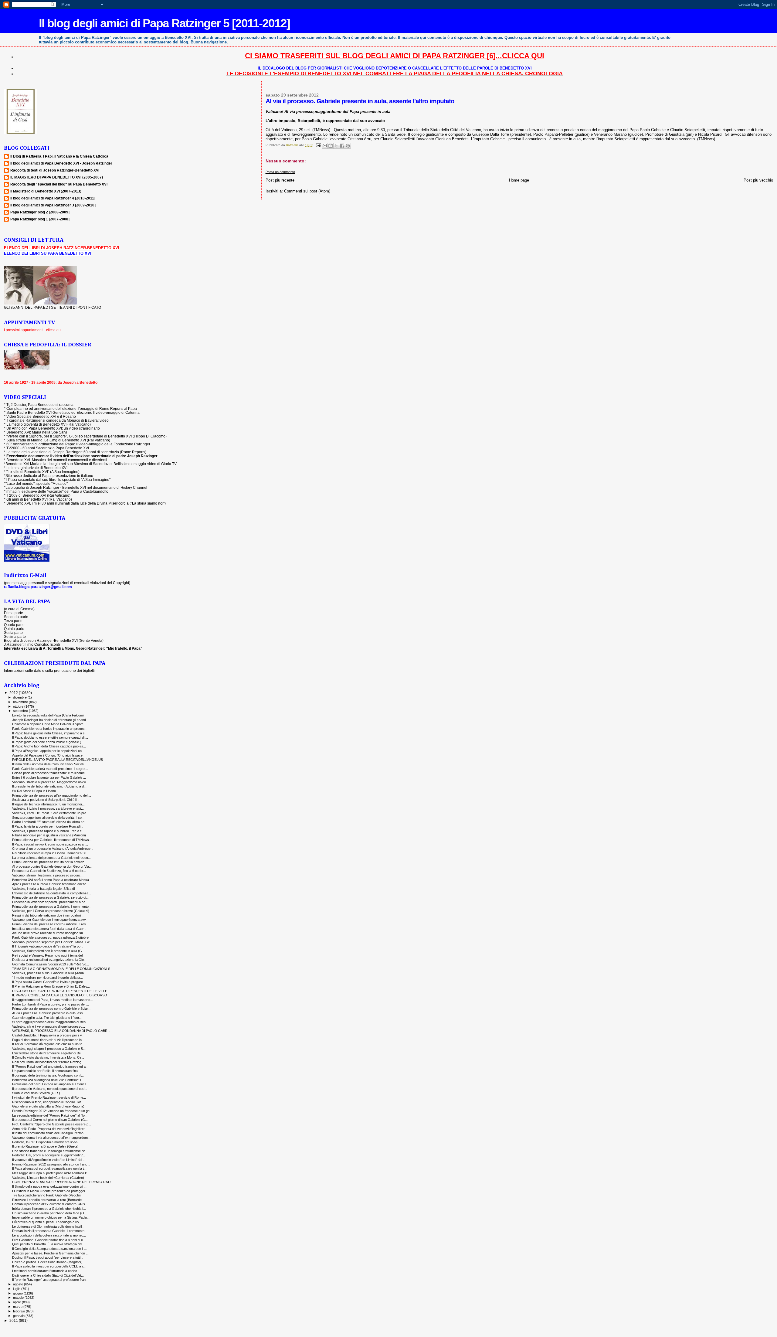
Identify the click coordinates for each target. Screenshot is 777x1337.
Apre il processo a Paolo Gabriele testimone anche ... (51, 884)
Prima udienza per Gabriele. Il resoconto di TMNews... (52, 840)
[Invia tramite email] (325, 146)
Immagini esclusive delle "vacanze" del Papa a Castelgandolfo (56, 491)
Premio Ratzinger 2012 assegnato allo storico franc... (51, 1164)
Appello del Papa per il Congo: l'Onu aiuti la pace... (48, 755)
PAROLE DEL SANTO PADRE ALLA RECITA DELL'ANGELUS (57, 759)
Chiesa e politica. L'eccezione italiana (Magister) (47, 1262)
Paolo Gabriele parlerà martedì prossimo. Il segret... (50, 769)
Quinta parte (14, 629)
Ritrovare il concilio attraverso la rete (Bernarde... (48, 1200)
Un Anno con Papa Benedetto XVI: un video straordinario (53, 428)
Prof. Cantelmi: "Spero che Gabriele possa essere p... (51, 1124)
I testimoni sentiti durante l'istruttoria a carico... (46, 1271)
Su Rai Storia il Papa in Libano (34, 791)
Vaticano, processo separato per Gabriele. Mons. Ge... (52, 942)
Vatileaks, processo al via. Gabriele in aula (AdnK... (49, 973)
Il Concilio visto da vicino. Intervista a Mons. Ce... (48, 1057)
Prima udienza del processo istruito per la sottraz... (49, 862)
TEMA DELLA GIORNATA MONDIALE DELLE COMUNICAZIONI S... (62, 969)
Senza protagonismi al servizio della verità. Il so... (48, 817)
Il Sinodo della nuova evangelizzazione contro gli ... (49, 1186)
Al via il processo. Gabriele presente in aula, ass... (49, 1013)
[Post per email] (318, 145)
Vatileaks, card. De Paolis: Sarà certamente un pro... (50, 813)
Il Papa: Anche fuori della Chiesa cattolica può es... (49, 746)
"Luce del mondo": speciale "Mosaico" (36, 483)
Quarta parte (14, 625)
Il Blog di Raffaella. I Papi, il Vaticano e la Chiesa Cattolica (59, 156)
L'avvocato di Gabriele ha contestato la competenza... (51, 893)
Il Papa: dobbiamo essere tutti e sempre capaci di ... (50, 737)
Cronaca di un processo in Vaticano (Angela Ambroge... (52, 848)
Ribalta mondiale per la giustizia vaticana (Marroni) (49, 835)
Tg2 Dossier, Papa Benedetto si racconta (39, 405)
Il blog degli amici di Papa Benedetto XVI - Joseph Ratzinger (61, 163)
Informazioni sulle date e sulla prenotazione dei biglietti (49, 670)
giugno (18, 1293)
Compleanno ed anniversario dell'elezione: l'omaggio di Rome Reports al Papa (71, 408)
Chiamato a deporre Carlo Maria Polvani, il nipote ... (49, 724)
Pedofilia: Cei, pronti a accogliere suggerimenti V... (48, 1155)
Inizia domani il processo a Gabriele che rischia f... (49, 1208)
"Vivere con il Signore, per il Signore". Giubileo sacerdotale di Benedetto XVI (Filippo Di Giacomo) (86, 436)
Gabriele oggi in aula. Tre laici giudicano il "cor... (47, 1017)
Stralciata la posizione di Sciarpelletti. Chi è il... (45, 799)
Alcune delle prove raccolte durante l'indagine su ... (49, 933)
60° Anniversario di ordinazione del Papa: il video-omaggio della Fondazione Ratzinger (78, 444)
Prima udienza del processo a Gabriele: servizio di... (50, 897)
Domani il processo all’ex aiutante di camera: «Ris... (50, 1204)
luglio (17, 1289)
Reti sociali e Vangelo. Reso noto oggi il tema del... (48, 955)
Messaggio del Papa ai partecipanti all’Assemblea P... (51, 1173)
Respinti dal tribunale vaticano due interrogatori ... (48, 915)
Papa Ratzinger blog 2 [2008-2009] (40, 212)
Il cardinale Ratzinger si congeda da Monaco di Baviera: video (57, 420)
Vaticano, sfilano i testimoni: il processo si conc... (47, 875)
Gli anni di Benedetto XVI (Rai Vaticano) (39, 499)
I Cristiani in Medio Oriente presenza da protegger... (50, 1191)
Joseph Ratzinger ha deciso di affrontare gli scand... (50, 720)
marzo (18, 1306)
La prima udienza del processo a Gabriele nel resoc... (51, 857)
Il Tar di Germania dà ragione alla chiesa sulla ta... (48, 1044)
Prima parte (13, 613)
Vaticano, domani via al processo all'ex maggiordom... (51, 1137)
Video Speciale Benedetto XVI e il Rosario (41, 416)
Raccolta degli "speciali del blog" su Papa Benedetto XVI (58, 184)
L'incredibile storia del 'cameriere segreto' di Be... (47, 1053)
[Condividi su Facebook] (342, 146)
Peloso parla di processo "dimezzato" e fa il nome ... (50, 773)
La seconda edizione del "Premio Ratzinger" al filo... (49, 1115)
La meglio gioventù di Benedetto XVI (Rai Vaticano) (48, 424)
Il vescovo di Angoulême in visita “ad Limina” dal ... (49, 1160)
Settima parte (15, 636)
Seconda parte (16, 617)
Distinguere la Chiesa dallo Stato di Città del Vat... (48, 1275)
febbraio (19, 1311)
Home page (519, 180)
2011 (14, 1320)
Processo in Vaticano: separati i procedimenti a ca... (50, 902)
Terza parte (13, 621)
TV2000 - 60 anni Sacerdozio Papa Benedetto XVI (47, 448)
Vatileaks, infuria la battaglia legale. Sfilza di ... (45, 888)
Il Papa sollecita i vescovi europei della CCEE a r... (49, 1266)
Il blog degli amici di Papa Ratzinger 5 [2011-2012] (164, 23)
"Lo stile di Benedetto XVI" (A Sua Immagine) (43, 472)
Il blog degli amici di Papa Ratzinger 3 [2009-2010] (53, 205)
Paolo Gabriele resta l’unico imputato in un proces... (49, 728)
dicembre (20, 697)
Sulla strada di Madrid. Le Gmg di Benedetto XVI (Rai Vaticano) (58, 440)
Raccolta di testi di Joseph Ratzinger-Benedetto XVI (54, 170)
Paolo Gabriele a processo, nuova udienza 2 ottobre (50, 937)
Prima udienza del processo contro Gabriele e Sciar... (51, 1008)
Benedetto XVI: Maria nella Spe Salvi (36, 432)
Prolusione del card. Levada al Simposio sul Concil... (50, 1084)
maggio (19, 1297)
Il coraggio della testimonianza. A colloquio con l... (48, 1075)
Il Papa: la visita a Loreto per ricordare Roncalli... (47, 826)
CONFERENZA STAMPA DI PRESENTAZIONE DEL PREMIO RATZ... (63, 1182)
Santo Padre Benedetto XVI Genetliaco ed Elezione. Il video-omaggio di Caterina (73, 412)
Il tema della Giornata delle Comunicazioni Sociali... (49, 764)
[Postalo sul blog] (330, 146)
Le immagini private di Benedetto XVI (36, 468)
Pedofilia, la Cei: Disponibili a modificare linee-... (46, 1142)
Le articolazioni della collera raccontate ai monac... (49, 1235)
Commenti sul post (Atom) (307, 191)
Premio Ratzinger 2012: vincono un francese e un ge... (52, 1111)
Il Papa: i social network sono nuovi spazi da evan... (50, 844)
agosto (18, 1284)
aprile (17, 1302)
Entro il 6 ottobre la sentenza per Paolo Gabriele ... (49, 777)
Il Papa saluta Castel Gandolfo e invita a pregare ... (49, 982)
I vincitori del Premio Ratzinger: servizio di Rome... (49, 1097)
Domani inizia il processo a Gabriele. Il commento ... (50, 1231)
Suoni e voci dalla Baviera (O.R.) (36, 1093)
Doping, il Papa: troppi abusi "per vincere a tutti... (47, 1257)
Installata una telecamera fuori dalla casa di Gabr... (49, 928)
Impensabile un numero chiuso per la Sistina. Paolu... (51, 1217)
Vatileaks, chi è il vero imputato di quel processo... (48, 1026)
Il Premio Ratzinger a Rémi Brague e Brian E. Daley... (51, 986)
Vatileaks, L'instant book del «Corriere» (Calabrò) (48, 1177)
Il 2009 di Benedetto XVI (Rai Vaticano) (38, 495)
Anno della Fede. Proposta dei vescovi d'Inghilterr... (49, 1129)
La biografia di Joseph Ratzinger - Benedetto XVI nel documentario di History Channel (76, 487)
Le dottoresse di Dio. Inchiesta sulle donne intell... (48, 1226)
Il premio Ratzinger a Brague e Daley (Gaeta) (45, 1146)
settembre (21, 711)
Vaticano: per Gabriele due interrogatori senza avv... (50, 919)
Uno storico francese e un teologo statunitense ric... (50, 1151)
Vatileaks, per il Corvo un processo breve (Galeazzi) (50, 911)
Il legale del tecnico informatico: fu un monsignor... (48, 804)
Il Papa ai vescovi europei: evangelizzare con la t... (49, 1168)
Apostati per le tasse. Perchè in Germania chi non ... (50, 1253)
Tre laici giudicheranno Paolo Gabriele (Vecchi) (46, 1195)
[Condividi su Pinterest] (348, 146)
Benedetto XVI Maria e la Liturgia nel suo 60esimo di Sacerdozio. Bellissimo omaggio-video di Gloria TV (91, 464)
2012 (14, 693)
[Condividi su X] (336, 146)
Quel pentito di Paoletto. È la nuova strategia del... (48, 1244)
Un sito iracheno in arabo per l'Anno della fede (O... (49, 1213)
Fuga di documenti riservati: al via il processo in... (48, 1040)
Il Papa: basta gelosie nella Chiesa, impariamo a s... (49, 733)
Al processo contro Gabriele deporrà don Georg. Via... (52, 866)
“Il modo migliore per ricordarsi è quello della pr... (47, 977)
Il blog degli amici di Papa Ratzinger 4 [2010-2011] (52, 198)
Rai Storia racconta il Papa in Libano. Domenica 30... (50, 853)
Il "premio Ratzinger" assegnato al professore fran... (50, 1279)
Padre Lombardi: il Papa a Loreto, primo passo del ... (50, 1004)
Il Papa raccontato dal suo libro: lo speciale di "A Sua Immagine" (57, 479)
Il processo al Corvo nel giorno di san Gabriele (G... (50, 1119)
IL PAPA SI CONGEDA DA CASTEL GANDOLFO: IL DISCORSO (59, 995)
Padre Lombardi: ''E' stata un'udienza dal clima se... (49, 822)
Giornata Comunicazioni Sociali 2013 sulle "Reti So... (50, 964)
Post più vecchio (758, 180)
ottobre (18, 706)
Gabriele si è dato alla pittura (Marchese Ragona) (48, 1106)
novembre (21, 702)
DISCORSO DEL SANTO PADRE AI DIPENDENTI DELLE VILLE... (61, 991)
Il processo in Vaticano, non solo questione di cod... (49, 1088)
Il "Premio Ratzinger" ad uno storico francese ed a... (50, 1066)
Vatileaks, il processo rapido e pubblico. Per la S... (48, 831)
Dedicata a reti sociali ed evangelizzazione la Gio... (49, 959)
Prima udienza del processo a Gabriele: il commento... (51, 906)
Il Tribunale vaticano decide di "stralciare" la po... (47, 946)
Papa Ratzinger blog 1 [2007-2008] (40, 219)
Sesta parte (13, 632)
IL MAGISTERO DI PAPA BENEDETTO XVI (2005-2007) (56, 177)
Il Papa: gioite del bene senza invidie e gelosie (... (48, 742)
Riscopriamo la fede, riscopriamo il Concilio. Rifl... (48, 1102)
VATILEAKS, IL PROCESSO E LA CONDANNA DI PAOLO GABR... (61, 1031)
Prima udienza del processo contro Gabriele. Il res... (50, 924)
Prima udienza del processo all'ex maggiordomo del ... (51, 795)
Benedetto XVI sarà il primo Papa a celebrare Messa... (52, 880)
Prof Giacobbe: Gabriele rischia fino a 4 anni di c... (49, 1240)
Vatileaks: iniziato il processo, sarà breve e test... (48, 808)
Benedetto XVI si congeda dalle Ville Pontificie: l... (47, 1080)
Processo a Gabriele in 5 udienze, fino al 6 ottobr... (49, 871)
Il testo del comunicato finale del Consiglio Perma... (49, 1133)
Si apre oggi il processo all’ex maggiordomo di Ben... (50, 1022)
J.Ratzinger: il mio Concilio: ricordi (32, 644)
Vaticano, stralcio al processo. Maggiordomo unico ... (51, 782)
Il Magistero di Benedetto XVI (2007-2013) (45, 191)
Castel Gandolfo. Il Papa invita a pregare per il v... (48, 1035)
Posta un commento (280, 172)
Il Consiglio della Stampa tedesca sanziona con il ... (49, 1248)
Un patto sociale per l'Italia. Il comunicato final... (46, 1071)
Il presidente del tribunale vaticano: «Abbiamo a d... (49, 786)
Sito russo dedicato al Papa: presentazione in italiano (49, 476)
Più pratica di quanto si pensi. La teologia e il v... (47, 1222)
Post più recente (280, 180)
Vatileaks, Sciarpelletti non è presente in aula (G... (48, 951)
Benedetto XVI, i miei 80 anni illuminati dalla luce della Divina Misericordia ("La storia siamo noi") (86, 503)
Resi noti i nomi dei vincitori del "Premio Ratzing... (48, 1062)
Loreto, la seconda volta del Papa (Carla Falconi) (48, 715)
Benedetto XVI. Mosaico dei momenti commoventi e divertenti (56, 460)
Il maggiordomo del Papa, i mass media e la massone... (52, 1000)
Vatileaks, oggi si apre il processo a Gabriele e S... (49, 1048)
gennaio (19, 1316)
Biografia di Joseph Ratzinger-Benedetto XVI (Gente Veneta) (53, 640)
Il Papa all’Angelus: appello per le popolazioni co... (48, 751)
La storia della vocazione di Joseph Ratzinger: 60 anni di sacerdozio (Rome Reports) (76, 452)
